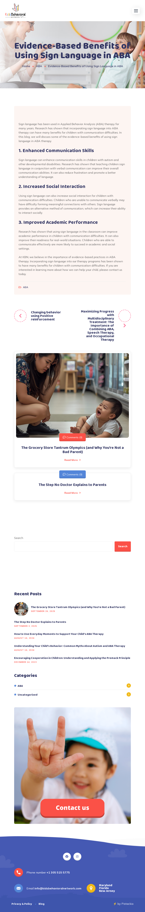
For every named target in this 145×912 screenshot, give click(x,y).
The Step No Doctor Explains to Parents (72, 485)
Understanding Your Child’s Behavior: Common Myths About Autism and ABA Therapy (69, 646)
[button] (136, 11)
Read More (71, 460)
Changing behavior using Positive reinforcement (46, 316)
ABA (39, 66)
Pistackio (127, 903)
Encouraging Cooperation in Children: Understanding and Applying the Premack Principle (72, 658)
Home (26, 66)
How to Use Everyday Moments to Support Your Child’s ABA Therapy (59, 634)
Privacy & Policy (21, 904)
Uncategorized (27, 695)
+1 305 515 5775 (58, 872)
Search (18, 538)
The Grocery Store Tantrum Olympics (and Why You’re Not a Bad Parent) (72, 450)
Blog (41, 904)
